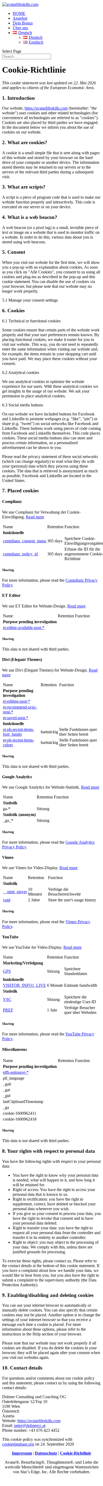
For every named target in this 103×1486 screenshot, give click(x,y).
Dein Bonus (23, 23)
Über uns (20, 28)
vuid (6, 900)
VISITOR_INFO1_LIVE (24, 985)
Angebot (20, 18)
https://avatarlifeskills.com (46, 108)
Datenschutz (46, 1453)
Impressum (22, 1453)
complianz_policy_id (20, 554)
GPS (7, 971)
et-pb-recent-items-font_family (18, 731)
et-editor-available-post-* (23, 627)
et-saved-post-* (15, 717)
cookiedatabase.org (18, 1444)
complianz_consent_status (24, 541)
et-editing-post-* (16, 701)
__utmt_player (15, 891)
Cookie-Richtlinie (75, 1453)
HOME (19, 13)
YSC (7, 999)
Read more (35, 517)
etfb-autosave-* (16, 1072)
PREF (8, 1010)
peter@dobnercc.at (29, 1425)
